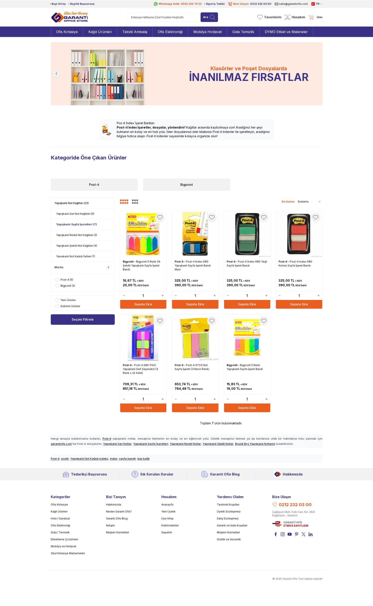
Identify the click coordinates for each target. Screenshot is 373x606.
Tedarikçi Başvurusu (89, 474)
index (113, 458)
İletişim (110, 525)
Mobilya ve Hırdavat (63, 546)
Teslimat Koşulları (228, 504)
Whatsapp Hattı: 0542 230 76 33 (180, 3)
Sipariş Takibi (215, 3)
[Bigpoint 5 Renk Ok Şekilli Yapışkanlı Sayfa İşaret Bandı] (143, 234)
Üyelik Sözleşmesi (229, 511)
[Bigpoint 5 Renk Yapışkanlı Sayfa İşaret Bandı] (247, 337)
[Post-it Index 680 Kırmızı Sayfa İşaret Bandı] (299, 234)
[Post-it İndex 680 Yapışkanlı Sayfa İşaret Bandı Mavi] (195, 234)
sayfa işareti (127, 458)
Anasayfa (167, 504)
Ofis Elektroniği (60, 525)
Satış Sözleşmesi (228, 518)
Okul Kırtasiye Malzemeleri (68, 553)
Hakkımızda (293, 474)
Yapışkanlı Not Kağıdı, (84, 458)
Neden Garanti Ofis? (119, 511)
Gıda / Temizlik (60, 532)
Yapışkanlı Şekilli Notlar (218, 443)
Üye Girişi (167, 518)
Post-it (107, 438)
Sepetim (166, 532)
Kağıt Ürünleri (59, 511)
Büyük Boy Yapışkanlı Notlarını (255, 443)
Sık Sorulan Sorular (157, 474)
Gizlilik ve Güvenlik (229, 539)
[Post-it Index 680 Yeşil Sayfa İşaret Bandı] (247, 234)
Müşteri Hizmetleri (117, 532)
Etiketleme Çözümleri (64, 539)
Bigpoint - (129, 261)
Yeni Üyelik (168, 511)
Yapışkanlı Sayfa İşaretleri (150, 443)
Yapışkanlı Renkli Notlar (185, 443)
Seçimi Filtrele (83, 319)
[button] (56, 73)
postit (65, 458)
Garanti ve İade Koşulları (232, 525)
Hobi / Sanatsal (60, 518)
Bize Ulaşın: (252, 3)
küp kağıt (143, 458)
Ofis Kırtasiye (59, 504)
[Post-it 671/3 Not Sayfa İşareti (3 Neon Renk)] (195, 337)
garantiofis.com (61, 443)
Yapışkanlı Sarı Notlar (117, 443)
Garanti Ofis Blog (225, 474)
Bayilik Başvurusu (82, 3)
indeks (103, 458)
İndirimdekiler (170, 525)
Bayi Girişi (59, 3)
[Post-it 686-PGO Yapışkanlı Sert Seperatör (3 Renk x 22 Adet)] (143, 337)
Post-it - (180, 261)
